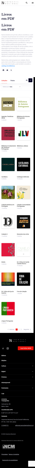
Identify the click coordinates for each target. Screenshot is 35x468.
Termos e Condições (14, 454)
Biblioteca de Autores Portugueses (23, 117)
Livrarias (4, 399)
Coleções (4, 80)
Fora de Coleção (22, 291)
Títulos (12, 80)
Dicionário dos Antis (23, 234)
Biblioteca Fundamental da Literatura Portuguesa (8, 147)
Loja (2, 393)
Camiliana (4, 177)
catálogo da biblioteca (8, 66)
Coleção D (4, 234)
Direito (3, 262)
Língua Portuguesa (7, 321)
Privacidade (4, 454)
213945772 (4, 425)
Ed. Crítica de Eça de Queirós (7, 292)
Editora (3, 355)
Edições (3, 360)
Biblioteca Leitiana (22, 146)
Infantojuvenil (5, 382)
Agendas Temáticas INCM (7, 117)
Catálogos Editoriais (23, 177)
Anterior (11, 329)
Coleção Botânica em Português (7, 205)
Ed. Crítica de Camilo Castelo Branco (23, 262)
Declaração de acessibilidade (10, 460)
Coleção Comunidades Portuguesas (23, 205)
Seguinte (26, 329)
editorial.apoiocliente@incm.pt (24, 425)
